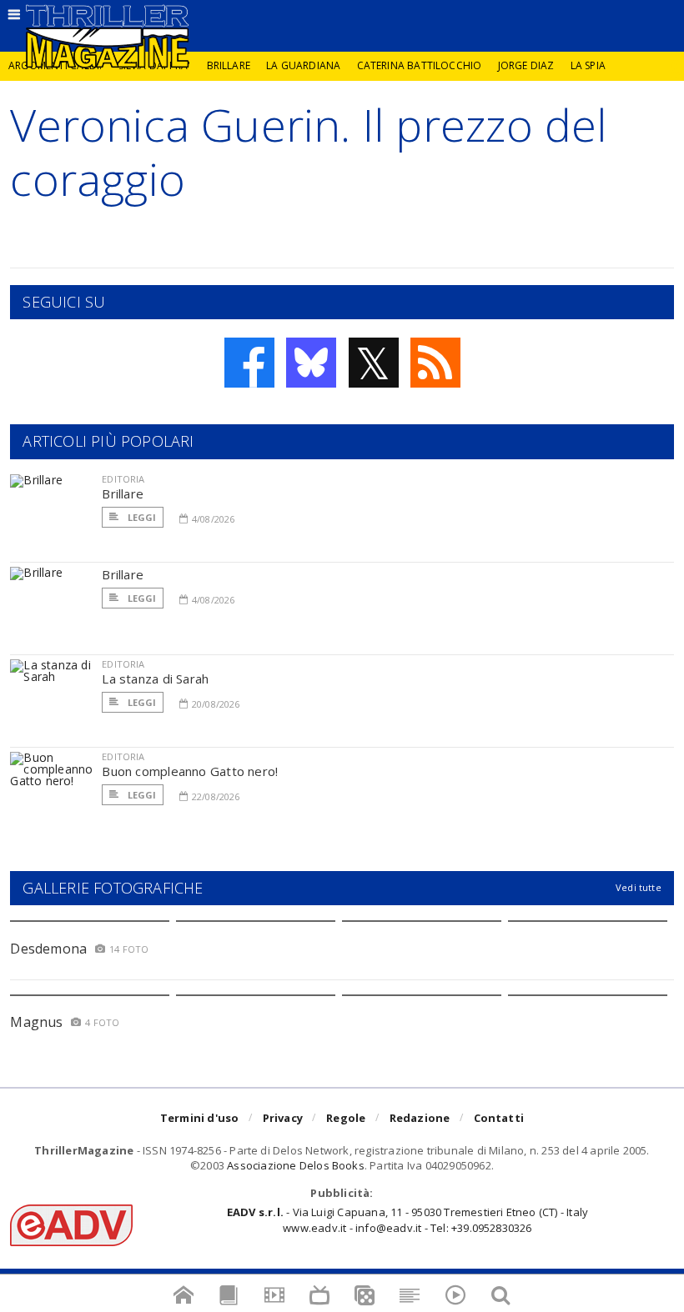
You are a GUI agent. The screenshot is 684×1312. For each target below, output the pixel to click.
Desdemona (48, 948)
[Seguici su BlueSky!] (311, 362)
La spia (588, 65)
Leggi (140, 517)
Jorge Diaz (526, 65)
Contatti (499, 1117)
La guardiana (303, 65)
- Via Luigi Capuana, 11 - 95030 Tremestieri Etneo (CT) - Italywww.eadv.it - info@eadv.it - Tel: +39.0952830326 (407, 1219)
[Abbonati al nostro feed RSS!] (435, 362)
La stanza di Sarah (155, 678)
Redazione (420, 1117)
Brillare (228, 65)
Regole (345, 1117)
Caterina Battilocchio (419, 65)
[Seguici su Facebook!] (249, 362)
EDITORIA (123, 478)
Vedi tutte (638, 887)
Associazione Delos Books (296, 1165)
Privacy (283, 1117)
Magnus (36, 1022)
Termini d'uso (199, 1117)
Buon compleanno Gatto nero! (190, 771)
